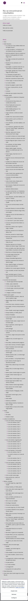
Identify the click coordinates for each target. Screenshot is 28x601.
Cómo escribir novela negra (12, 475)
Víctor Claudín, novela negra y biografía (15, 310)
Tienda (5, 410)
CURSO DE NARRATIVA (9, 419)
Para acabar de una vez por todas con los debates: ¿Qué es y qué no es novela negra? (15, 524)
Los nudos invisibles (10, 82)
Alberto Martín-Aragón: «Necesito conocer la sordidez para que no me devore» (14, 150)
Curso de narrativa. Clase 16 (14, 464)
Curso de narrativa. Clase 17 (14, 466)
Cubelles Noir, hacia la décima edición (14, 116)
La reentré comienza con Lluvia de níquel (15, 136)
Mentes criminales (8, 481)
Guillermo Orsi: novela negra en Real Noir (15, 268)
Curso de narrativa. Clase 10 (14, 443)
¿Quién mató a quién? (9, 295)
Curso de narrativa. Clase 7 (14, 435)
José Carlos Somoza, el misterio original (15, 344)
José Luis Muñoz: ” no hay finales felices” (15, 358)
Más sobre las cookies (8, 28)
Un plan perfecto (10, 562)
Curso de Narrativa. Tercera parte (13, 450)
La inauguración (9, 566)
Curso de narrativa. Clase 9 (14, 441)
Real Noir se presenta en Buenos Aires (15, 78)
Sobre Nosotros (7, 44)
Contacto (8, 91)
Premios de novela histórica (12, 505)
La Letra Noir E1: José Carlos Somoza (14, 220)
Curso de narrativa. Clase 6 (14, 433)
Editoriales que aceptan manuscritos (14, 93)
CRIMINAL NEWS (8, 95)
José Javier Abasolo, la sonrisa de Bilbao (15, 208)
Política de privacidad (8, 30)
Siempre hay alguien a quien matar (14, 85)
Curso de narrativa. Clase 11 (14, 446)
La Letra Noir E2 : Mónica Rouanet (14, 218)
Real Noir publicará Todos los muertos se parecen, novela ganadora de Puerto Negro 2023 (15, 55)
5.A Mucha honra (10, 290)
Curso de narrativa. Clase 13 (14, 452)
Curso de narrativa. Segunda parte (14, 440)
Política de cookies (7, 25)
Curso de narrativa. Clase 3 (14, 426)
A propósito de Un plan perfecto (13, 569)
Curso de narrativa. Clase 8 (14, 437)
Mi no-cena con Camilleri (11, 500)
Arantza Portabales (10, 314)
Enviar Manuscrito (8, 571)
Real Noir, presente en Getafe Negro (14, 234)
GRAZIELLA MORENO (11, 400)
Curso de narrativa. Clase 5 (14, 431)
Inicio (5, 41)
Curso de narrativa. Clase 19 (14, 471)
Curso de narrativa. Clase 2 (14, 424)
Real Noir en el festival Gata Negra (14, 252)
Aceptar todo (14, 591)
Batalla (7, 546)
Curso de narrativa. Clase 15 (14, 460)
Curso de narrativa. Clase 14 (14, 458)
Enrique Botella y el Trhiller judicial (14, 312)
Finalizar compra (10, 416)
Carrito (7, 412)
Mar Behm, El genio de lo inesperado (14, 532)
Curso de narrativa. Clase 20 (14, 473)
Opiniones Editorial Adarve (12, 189)
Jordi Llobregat (9, 328)
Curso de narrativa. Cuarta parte (13, 462)
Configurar (14, 597)
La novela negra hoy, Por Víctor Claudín (15, 507)
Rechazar (14, 594)
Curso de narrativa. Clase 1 (14, 422)
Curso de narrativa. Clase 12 (14, 448)
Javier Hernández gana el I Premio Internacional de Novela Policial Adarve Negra (15, 276)
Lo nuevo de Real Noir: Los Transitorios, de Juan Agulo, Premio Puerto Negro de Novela (15, 192)
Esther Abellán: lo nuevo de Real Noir (14, 552)
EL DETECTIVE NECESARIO (10, 280)
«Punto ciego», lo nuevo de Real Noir (14, 80)
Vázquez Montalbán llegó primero (14, 258)
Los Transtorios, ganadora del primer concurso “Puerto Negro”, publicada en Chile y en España (15, 128)
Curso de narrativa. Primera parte (13, 420)
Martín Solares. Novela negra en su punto (15, 372)
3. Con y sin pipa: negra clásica (13, 286)
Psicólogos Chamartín (11, 503)
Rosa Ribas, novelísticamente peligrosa (15, 342)
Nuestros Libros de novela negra (11, 544)
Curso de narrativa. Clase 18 (14, 468)
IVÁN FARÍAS (9, 398)
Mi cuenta (8, 414)
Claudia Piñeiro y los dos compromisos (15, 534)
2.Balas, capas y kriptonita (12, 284)
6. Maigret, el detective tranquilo (13, 292)
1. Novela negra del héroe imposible (14, 281)
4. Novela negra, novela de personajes (15, 288)
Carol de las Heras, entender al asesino (15, 304)
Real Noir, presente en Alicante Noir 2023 (15, 138)
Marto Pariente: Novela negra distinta (14, 384)
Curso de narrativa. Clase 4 (14, 429)
